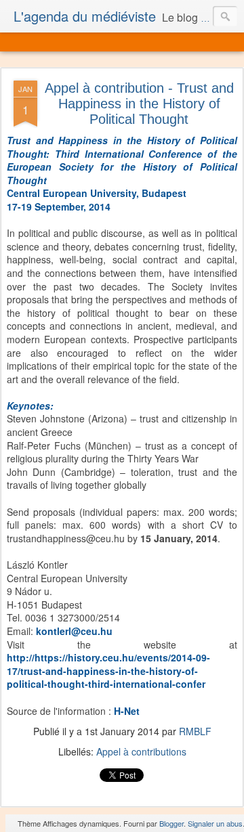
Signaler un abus (215, 823)
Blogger (171, 823)
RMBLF (195, 731)
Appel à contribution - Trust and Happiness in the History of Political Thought (139, 104)
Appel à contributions (141, 751)
